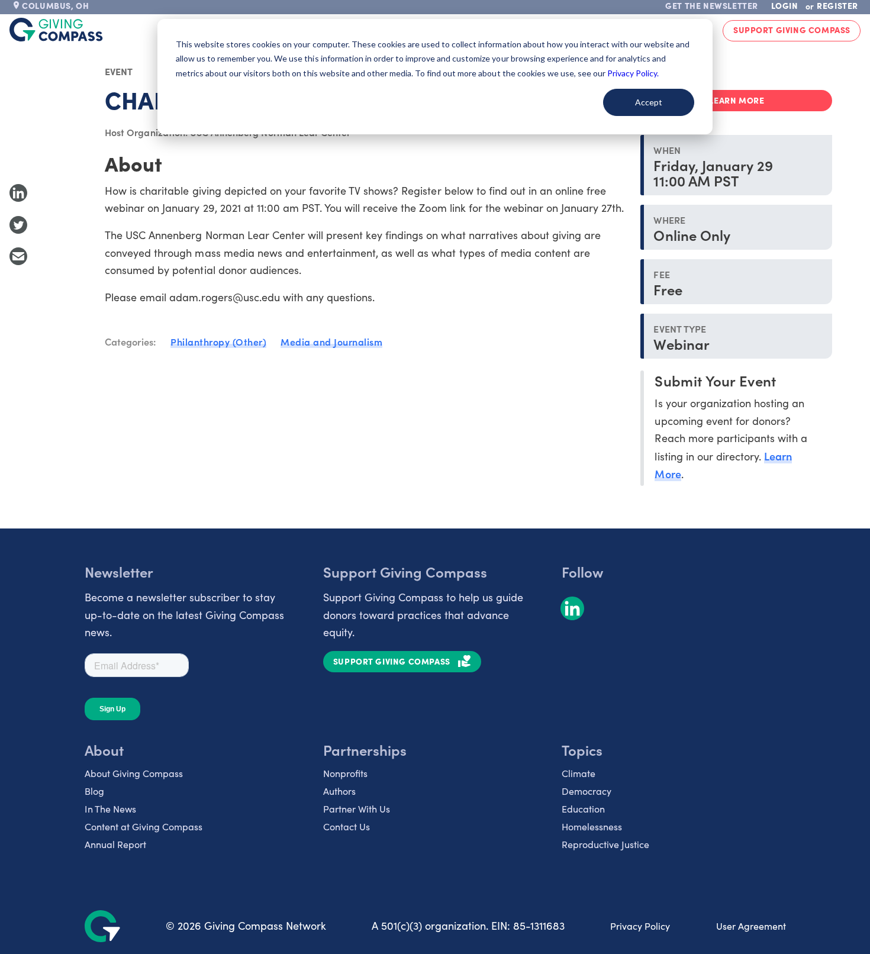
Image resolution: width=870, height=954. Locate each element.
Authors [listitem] (339, 791)
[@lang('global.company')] (56, 29)
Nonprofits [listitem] (345, 773)
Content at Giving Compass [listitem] (143, 826)
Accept (648, 102)
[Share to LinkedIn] (18, 193)
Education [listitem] (583, 808)
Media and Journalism (331, 341)
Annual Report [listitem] (115, 844)
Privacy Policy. (633, 73)
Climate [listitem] (578, 773)
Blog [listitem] (94, 791)
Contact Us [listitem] (346, 826)
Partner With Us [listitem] (356, 808)
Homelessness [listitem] (592, 826)
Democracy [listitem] (586, 791)
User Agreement (751, 926)
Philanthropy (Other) (218, 341)
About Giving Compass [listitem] (134, 773)
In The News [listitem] (110, 808)
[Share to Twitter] (18, 225)
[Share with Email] (18, 256)
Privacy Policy (640, 926)
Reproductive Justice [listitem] (605, 844)
